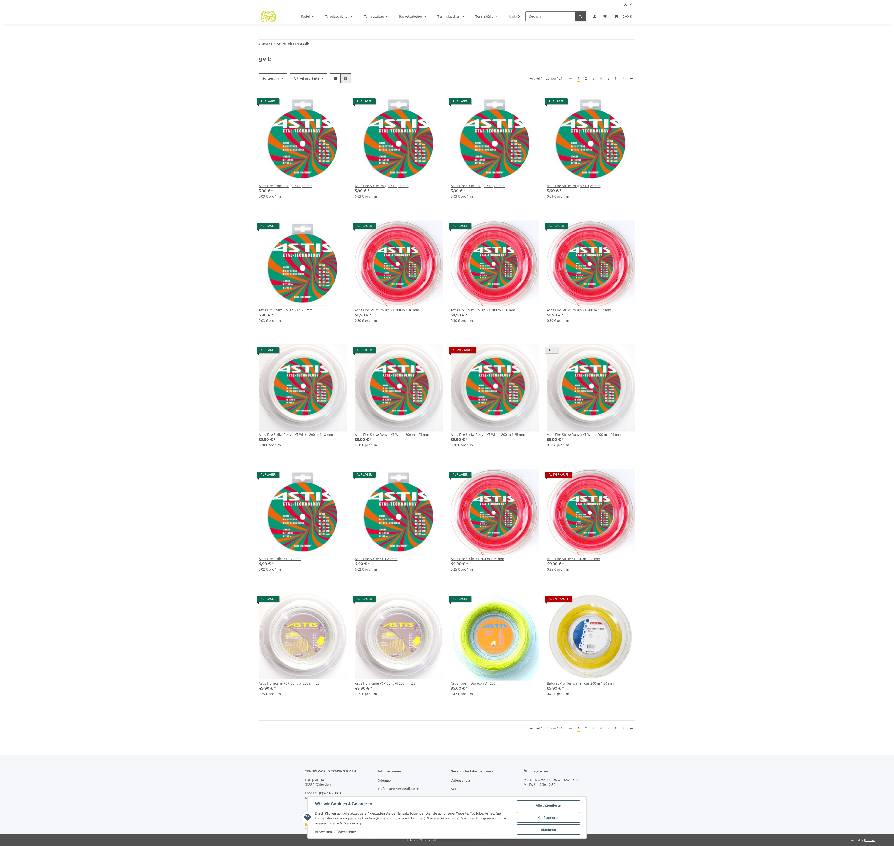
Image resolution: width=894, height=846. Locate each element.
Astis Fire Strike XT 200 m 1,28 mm (573, 559)
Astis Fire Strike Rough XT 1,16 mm (285, 186)
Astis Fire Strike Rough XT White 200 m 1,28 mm (584, 434)
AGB (454, 788)
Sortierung (270, 78)
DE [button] (625, 4)
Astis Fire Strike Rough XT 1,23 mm (478, 186)
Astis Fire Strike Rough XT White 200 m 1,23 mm (392, 434)
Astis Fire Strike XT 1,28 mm (376, 559)
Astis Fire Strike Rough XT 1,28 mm (285, 310)
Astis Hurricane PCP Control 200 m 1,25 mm (292, 683)
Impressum (323, 832)
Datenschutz (346, 832)
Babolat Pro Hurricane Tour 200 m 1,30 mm (580, 683)
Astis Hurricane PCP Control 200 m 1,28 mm (389, 683)
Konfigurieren (548, 817)
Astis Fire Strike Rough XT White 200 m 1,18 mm (296, 434)
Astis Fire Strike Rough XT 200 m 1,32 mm (579, 310)
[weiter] (631, 78)
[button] (594, 16)
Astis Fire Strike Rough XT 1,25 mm (574, 186)
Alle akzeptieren (548, 805)
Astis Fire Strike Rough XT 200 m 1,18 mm (483, 310)
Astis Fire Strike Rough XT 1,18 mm (382, 186)
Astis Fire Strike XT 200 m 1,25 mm (477, 559)
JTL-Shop (869, 840)
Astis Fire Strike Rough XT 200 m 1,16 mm (387, 310)
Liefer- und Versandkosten (398, 788)
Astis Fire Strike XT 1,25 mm (280, 559)
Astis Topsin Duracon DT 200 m (475, 683)
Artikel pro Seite (306, 78)
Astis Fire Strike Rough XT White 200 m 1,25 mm (488, 434)
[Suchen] (580, 16)
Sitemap (384, 780)
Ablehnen (548, 830)
